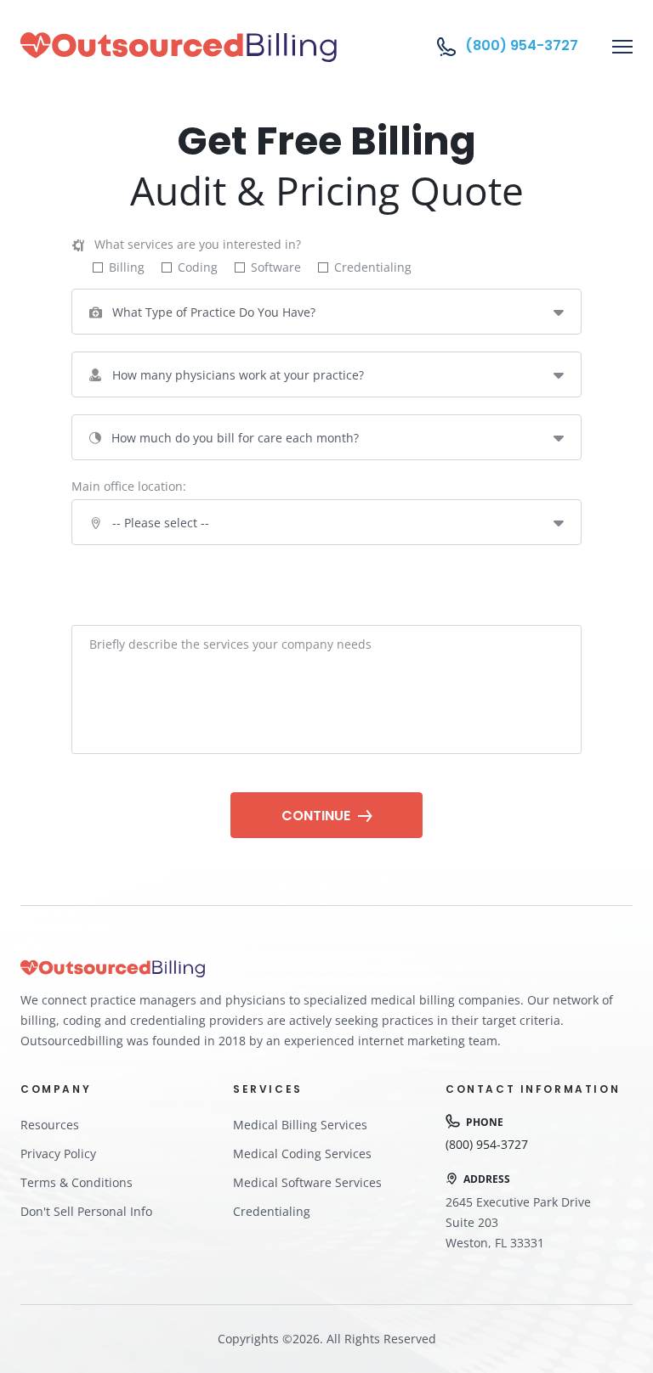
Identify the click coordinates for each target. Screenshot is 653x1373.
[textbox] (326, 312)
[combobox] (326, 312)
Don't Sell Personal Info (86, 1211)
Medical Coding (277, 1153)
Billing (127, 267)
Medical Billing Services (300, 1125)
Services (348, 1153)
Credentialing (373, 267)
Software (276, 267)
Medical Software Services (307, 1182)
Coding (198, 267)
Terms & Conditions (76, 1182)
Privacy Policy (58, 1153)
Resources (49, 1125)
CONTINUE (317, 815)
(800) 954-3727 (521, 46)
